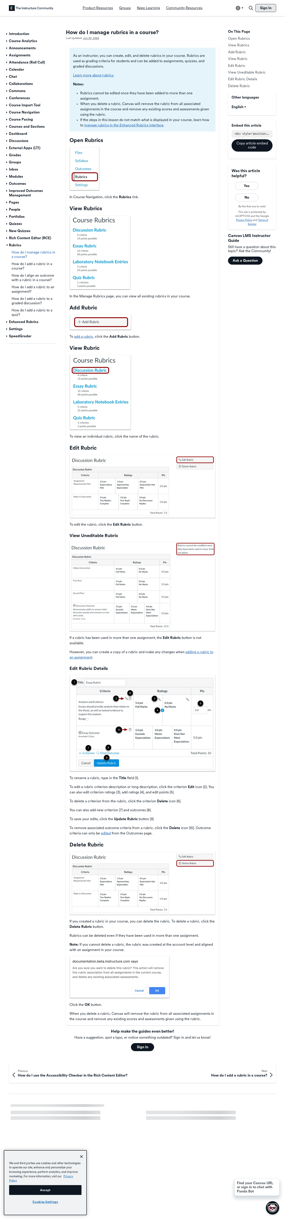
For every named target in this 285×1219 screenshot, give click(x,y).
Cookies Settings (45, 1202)
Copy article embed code (252, 145)
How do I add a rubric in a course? (173, 1116)
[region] (45, 1182)
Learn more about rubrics (93, 75)
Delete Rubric (239, 86)
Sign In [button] (142, 1047)
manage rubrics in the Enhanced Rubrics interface (123, 125)
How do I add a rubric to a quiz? (36, 1123)
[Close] (81, 1156)
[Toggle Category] (7, 34)
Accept (45, 1190)
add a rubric (83, 336)
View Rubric (238, 59)
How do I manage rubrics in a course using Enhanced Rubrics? (60, 1108)
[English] (31, 8)
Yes (247, 186)
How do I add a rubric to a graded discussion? (47, 1116)
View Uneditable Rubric (247, 72)
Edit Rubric (236, 66)
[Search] (251, 8)
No (246, 197)
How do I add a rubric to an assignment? (178, 1108)
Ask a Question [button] (245, 260)
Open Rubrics (239, 38)
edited (106, 833)
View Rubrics (238, 45)
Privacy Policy (244, 220)
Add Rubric (237, 52)
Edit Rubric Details (242, 79)
